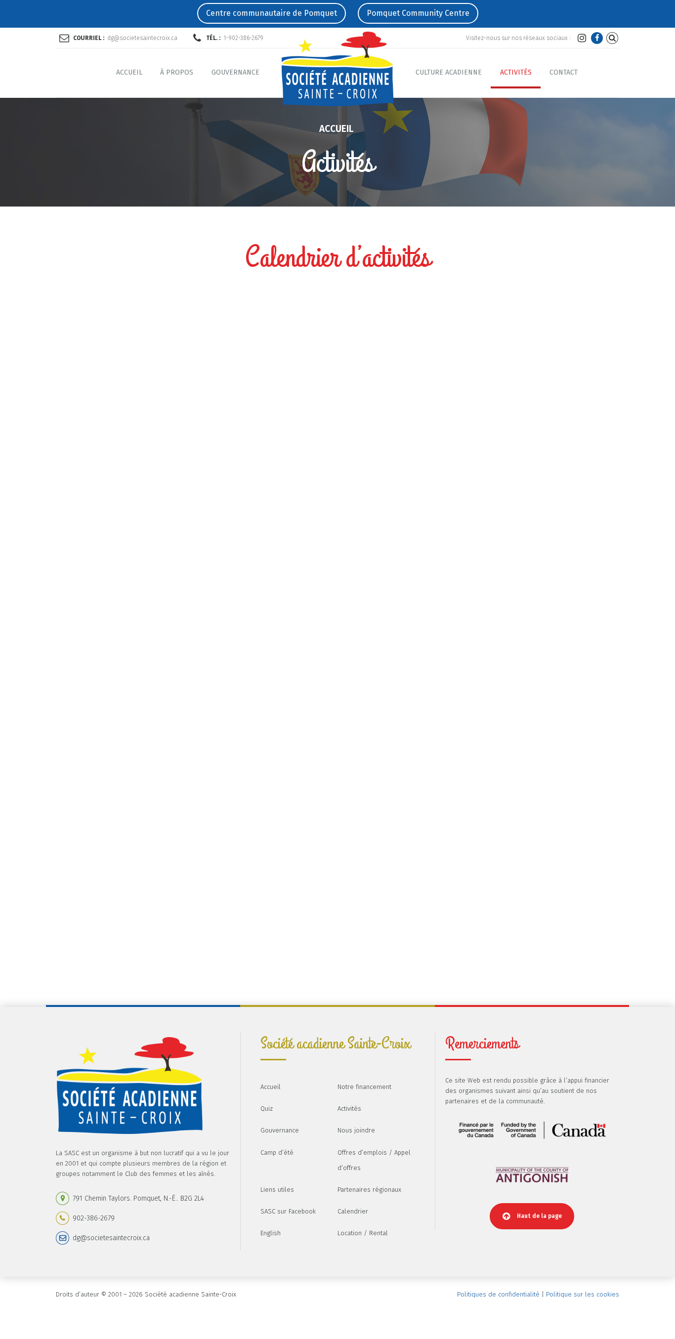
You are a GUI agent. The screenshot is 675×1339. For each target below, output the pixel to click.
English (270, 1233)
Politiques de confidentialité (498, 1294)
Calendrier (353, 1211)
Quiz (266, 1108)
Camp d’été (277, 1152)
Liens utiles (277, 1189)
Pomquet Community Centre (418, 13)
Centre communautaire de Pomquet (271, 13)
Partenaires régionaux (369, 1189)
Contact (563, 72)
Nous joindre (356, 1130)
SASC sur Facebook (288, 1211)
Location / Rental (363, 1233)
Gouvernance (235, 72)
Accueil (129, 72)
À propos (176, 72)
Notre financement (364, 1086)
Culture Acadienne (449, 72)
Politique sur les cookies (582, 1294)
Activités (516, 72)
